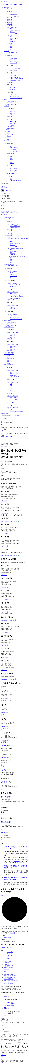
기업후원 (4, 770)
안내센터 (6, 129)
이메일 (2, 1030)
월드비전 (6, 140)
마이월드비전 (8, 4)
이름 (2, 1025)
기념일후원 (4, 745)
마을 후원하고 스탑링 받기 (8, 620)
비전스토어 (4, 757)
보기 (2, 1037)
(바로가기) (17, 861)
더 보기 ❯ (12, 933)
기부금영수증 (16, 4)
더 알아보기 (4, 501)
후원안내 (6, 7)
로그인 (2, 4)
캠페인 (5, 99)
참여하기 (6, 106)
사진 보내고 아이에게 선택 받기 (9, 521)
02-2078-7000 (7, 937)
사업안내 (6, 51)
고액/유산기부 (5, 782)
